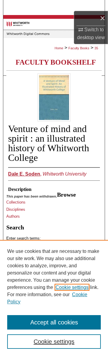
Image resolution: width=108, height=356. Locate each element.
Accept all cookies (54, 322)
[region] (54, 298)
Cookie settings (72, 287)
